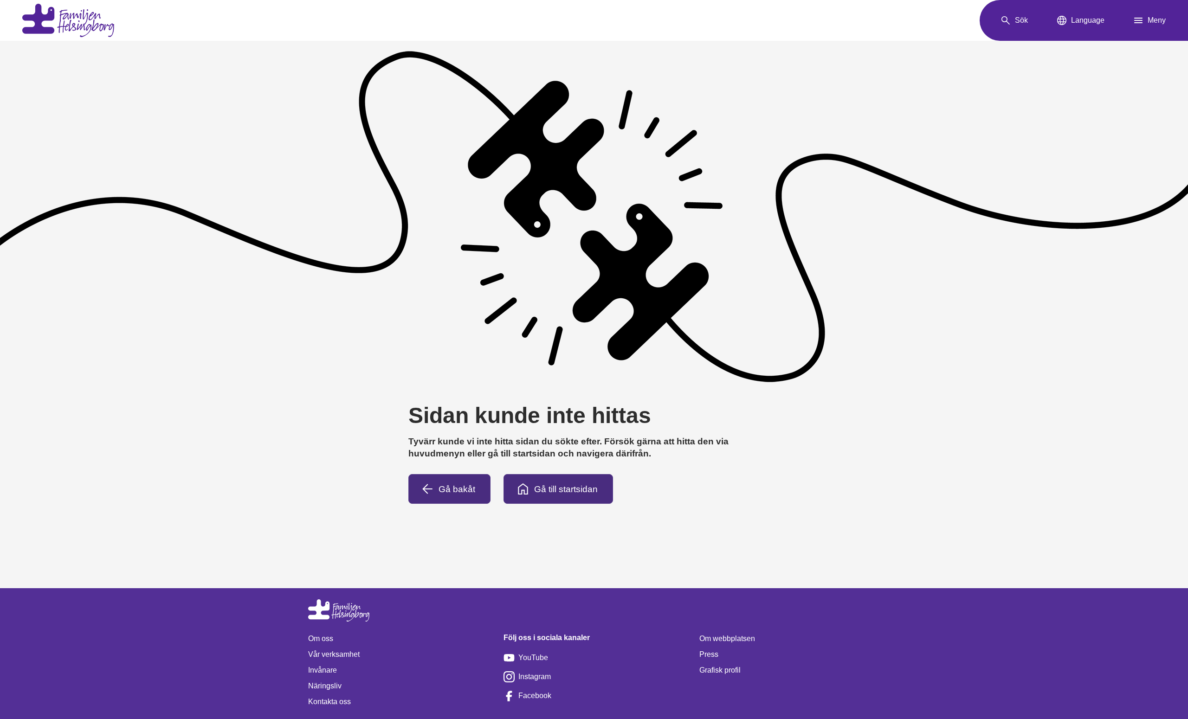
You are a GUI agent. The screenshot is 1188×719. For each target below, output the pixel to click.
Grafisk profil (720, 670)
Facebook (534, 696)
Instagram (534, 676)
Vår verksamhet (334, 654)
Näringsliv (325, 686)
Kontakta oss (329, 702)
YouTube (533, 657)
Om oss (320, 638)
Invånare (322, 670)
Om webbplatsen (727, 638)
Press (708, 654)
